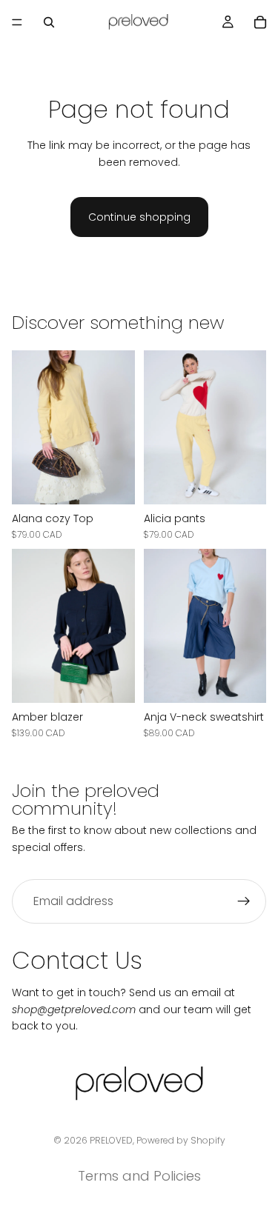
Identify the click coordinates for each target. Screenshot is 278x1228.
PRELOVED (111, 1140)
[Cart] (260, 22)
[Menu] (17, 22)
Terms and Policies (139, 1176)
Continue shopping (139, 217)
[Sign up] (243, 901)
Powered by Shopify (180, 1140)
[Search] (49, 22)
